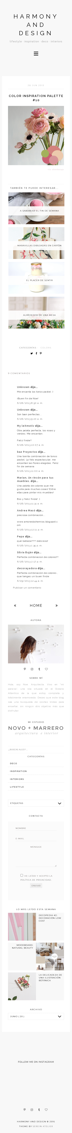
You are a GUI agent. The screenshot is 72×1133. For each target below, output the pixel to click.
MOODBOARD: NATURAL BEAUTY (22, 946)
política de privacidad (35, 880)
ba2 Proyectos (27, 452)
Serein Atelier (43, 1126)
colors (46, 347)
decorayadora (27, 568)
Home (36, 605)
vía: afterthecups (56, 170)
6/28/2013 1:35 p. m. (29, 545)
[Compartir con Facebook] (37, 354)
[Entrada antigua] (57, 605)
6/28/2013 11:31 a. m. (30, 503)
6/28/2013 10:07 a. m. (30, 445)
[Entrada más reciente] (15, 605)
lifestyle (17, 787)
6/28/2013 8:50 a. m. (30, 403)
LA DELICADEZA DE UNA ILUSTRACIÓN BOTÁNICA (50, 978)
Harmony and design (36, 25)
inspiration (18, 771)
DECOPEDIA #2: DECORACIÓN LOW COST (50, 918)
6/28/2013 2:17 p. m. (30, 561)
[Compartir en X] (32, 354)
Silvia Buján (25, 552)
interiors (17, 779)
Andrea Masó (26, 510)
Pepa (21, 536)
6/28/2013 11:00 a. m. (30, 471)
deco (13, 763)
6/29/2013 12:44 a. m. (30, 581)
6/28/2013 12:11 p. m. (30, 529)
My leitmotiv (26, 426)
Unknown (23, 387)
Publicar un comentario (27, 587)
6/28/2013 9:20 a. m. (30, 419)
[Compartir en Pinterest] (42, 354)
